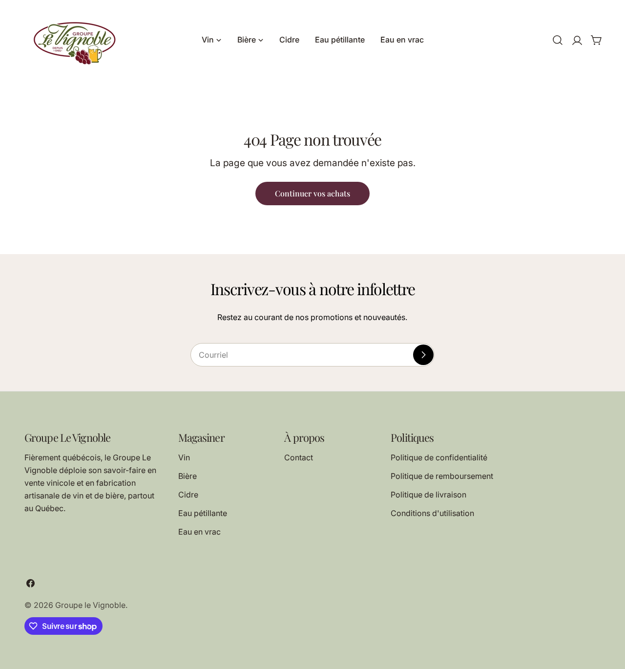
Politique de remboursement (442, 476)
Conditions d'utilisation (432, 513)
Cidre (188, 494)
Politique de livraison (428, 494)
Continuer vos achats (312, 193)
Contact (298, 457)
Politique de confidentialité (439, 457)
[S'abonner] (423, 355)
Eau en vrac (199, 532)
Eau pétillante (202, 513)
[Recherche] (557, 40)
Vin (184, 457)
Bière (187, 476)
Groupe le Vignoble (90, 605)
